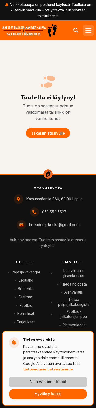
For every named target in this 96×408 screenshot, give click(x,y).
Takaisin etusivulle (48, 133)
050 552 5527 (54, 212)
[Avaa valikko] (88, 30)
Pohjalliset (25, 313)
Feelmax (25, 297)
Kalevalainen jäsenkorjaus (73, 273)
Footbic (25, 305)
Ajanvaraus (73, 292)
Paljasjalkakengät (25, 272)
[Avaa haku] (76, 30)
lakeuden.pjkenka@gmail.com (54, 224)
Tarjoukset (26, 322)
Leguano (25, 280)
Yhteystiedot (74, 325)
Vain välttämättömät (48, 381)
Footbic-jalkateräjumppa (74, 314)
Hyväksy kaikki (48, 393)
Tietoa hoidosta (74, 284)
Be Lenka (26, 288)
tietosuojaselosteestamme (48, 369)
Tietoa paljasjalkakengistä (73, 302)
